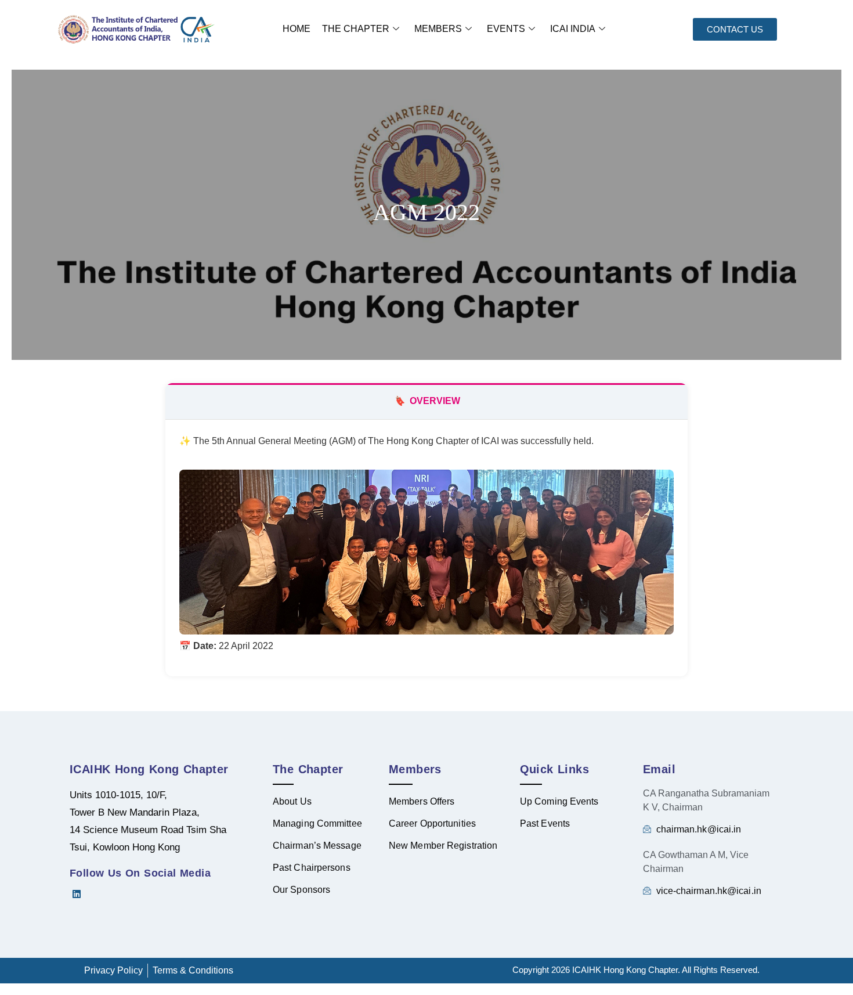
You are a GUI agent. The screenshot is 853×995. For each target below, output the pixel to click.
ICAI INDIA (572, 29)
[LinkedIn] (81, 894)
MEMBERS (438, 29)
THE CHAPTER (355, 29)
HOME (296, 29)
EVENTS (506, 29)
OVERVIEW (426, 401)
